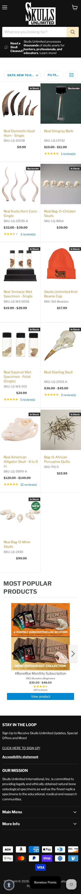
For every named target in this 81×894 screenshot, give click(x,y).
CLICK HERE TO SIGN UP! (21, 748)
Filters (54, 75)
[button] (71, 75)
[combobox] (34, 32)
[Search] (73, 32)
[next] (73, 654)
